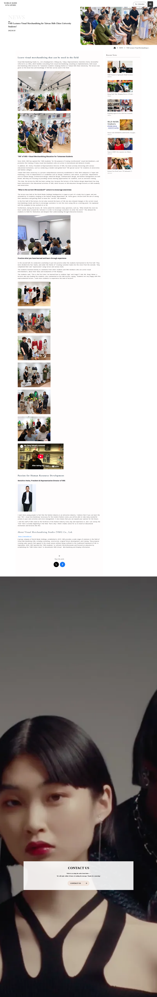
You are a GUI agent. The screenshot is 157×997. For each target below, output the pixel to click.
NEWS (121, 48)
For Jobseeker (140, 4)
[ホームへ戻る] (115, 48)
